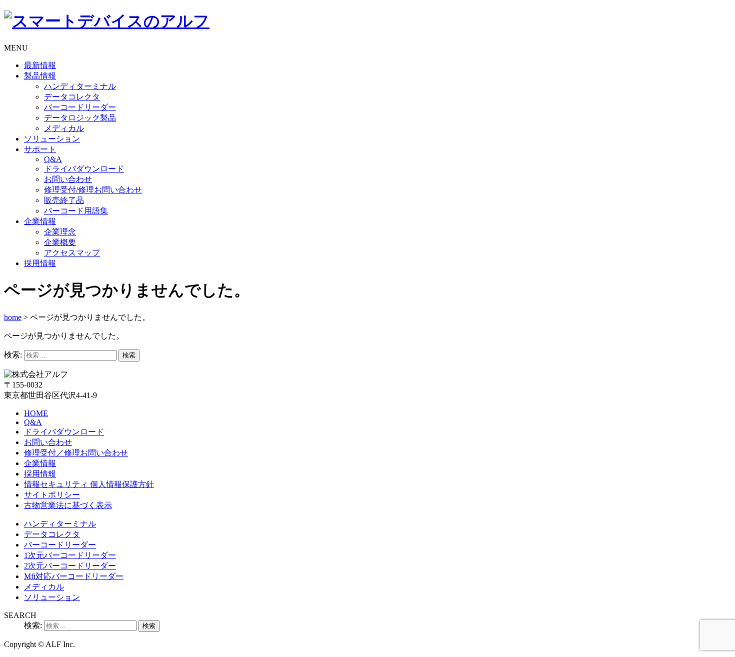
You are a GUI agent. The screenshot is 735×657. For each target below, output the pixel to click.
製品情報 (40, 76)
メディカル (64, 128)
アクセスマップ (72, 252)
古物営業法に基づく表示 (68, 505)
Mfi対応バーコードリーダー (74, 576)
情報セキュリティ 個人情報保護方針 (89, 484)
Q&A (53, 159)
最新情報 (40, 65)
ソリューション (52, 138)
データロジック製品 (80, 118)
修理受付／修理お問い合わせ (76, 452)
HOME (36, 413)
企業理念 (60, 232)
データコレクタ (72, 96)
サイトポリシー (52, 494)
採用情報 (40, 263)
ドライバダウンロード (84, 168)
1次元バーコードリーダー (70, 555)
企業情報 (40, 221)
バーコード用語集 (76, 210)
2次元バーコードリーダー (70, 566)
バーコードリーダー (80, 107)
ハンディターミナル (80, 86)
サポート (40, 149)
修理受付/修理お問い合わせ (93, 190)
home (13, 317)
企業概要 (60, 242)
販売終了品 (64, 200)
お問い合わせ (68, 179)
